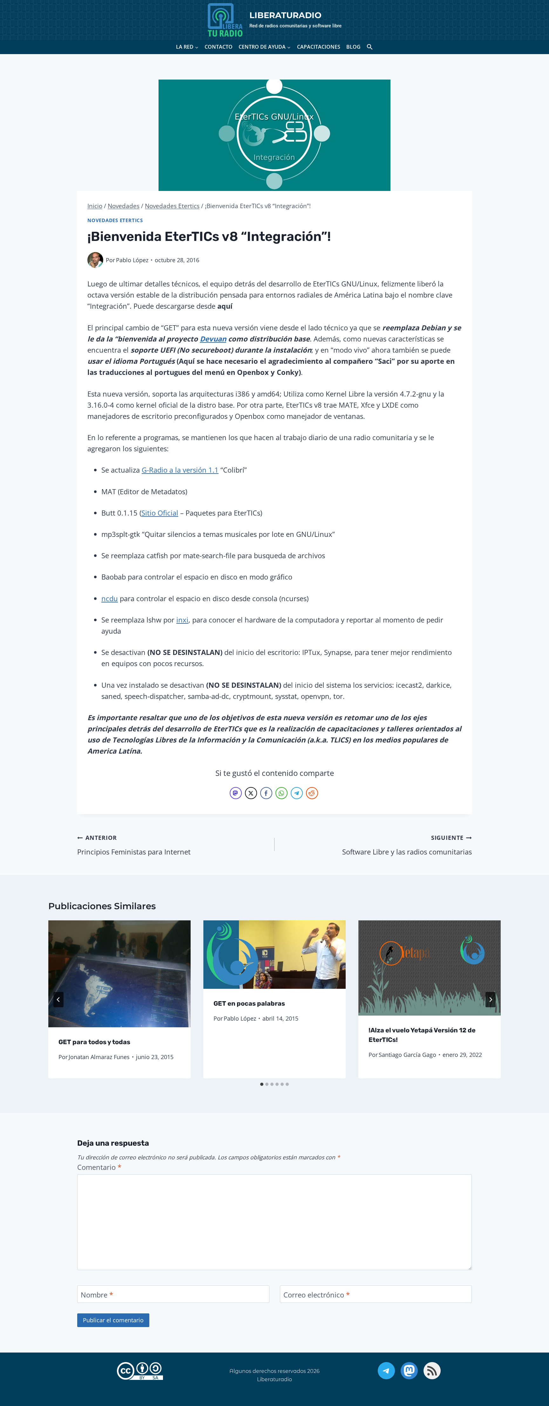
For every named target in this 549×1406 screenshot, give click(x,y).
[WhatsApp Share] (281, 793)
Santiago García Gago (407, 1055)
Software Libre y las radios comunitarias (407, 845)
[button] (369, 46)
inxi (182, 619)
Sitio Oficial (159, 512)
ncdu (109, 598)
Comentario (99, 1167)
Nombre (97, 1294)
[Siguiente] (490, 999)
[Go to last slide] (58, 999)
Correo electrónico (316, 1294)
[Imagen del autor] (95, 260)
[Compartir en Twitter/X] (251, 793)
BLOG (353, 46)
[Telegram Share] (297, 793)
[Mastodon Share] (236, 793)
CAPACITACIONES (318, 46)
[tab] (261, 1084)
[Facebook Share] (266, 793)
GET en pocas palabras (249, 1004)
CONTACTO (219, 46)
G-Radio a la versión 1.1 (180, 470)
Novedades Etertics (115, 220)
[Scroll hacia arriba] (525, 1368)
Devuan (213, 338)
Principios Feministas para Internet (134, 845)
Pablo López (132, 260)
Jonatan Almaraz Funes (99, 1057)
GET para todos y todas (94, 1042)
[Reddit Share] (312, 793)
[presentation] (119, 973)
